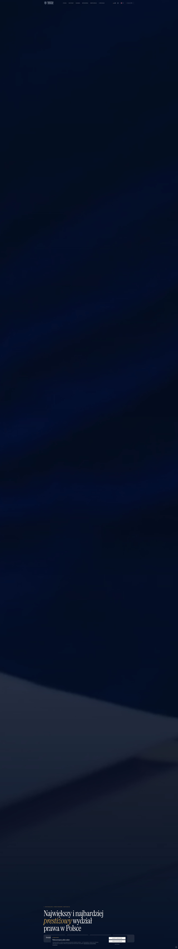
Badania (78, 3)
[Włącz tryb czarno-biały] (118, 3)
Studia (64, 3)
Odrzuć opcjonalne (117, 941)
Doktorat (71, 3)
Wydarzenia (85, 3)
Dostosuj (117, 944)
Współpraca (93, 3)
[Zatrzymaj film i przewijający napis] (176, 947)
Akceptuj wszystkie (117, 938)
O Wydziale (102, 3)
